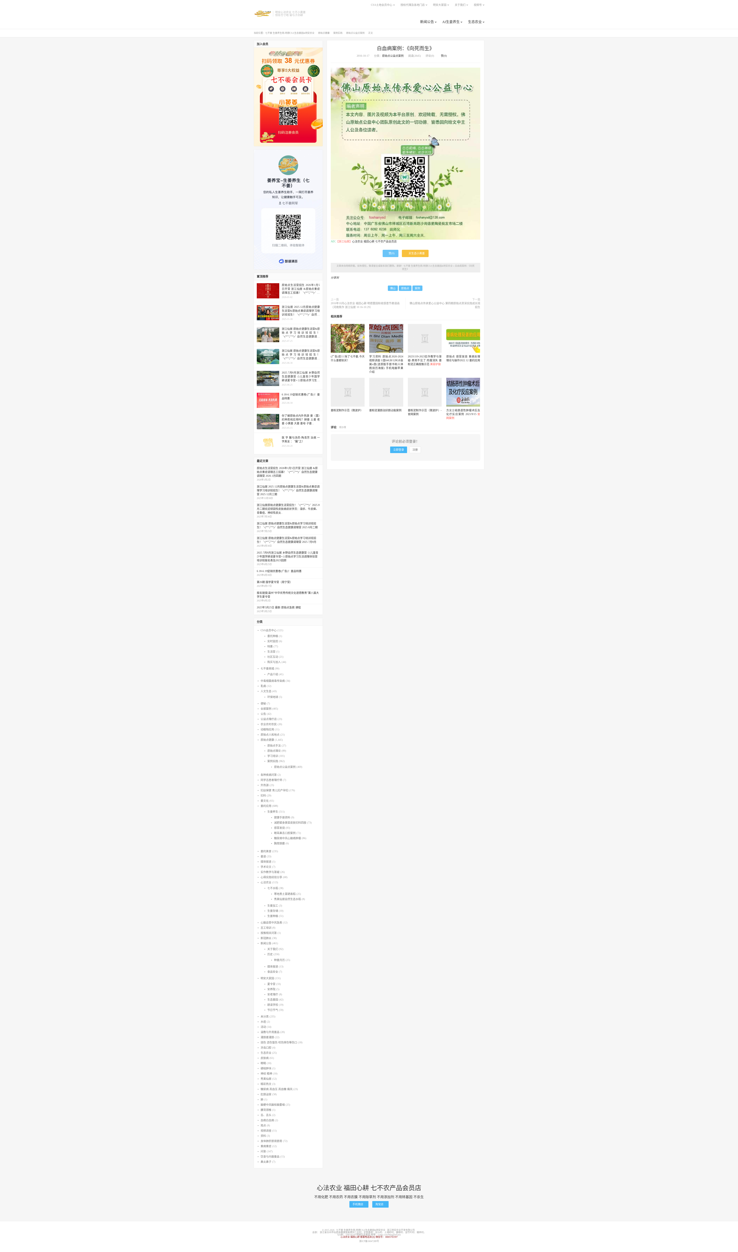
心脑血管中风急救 (271, 922)
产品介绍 (272, 674)
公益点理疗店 (269, 719)
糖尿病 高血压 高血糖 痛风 (277, 1089)
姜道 (263, 856)
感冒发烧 (279, 827)
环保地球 (272, 697)
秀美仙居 (266, 1078)
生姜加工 (272, 905)
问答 (263, 1151)
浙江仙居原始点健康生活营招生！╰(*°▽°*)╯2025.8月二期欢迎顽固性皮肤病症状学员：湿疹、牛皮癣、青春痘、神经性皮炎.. (288, 509)
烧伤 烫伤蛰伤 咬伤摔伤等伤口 (279, 1042)
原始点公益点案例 (355, 33)
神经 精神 (266, 1073)
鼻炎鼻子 (266, 1161)
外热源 (265, 785)
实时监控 (272, 641)
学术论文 (266, 866)
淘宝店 (380, 1204)
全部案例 (266, 708)
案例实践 (337, 33)
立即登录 (398, 449)
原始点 (405, 288)
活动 (263, 1026)
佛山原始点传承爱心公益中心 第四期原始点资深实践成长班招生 (445, 305)
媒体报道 (266, 861)
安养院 (271, 989)
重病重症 (266, 1146)
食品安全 (272, 971)
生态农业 (475, 22)
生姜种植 (272, 916)
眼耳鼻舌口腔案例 (285, 833)
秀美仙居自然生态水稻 (287, 899)
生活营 (271, 651)
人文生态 (266, 691)
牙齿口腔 (266, 1047)
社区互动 (272, 656)
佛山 (393, 288)
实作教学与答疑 (270, 872)
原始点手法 (274, 745)
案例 (417, 288)
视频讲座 (266, 1130)
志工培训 (266, 927)
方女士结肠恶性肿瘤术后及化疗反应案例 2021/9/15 (463, 414)
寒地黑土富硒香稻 (285, 894)
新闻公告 (427, 22)
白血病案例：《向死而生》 (405, 48)
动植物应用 (267, 729)
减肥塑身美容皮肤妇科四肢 (290, 822)
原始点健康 (324, 33)
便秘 (263, 703)
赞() (443, 55)
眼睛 (263, 1063)
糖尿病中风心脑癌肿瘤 (287, 838)
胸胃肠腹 (279, 843)
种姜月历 (279, 960)
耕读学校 (272, 1004)
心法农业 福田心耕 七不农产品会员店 (374, 241)
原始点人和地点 (270, 734)
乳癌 (263, 686)
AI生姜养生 (451, 22)
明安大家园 (439, 4)
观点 (263, 1125)
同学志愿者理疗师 (271, 780)
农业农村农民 (269, 724)
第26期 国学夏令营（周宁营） (275, 582)
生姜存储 (272, 910)
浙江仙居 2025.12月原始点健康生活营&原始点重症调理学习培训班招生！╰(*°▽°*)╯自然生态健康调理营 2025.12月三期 (288, 490)
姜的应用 (266, 806)
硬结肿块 (266, 1068)
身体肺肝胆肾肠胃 (271, 1141)
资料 (263, 1135)
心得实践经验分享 (271, 877)
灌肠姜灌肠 (267, 1037)
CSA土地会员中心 (381, 4)
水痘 (263, 1021)
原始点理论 (274, 750)
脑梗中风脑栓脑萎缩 (273, 1104)
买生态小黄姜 (415, 253)
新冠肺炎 (266, 938)
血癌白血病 (267, 1120)
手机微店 (358, 1204)
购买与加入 (274, 662)
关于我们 (460, 4)
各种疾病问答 (269, 774)
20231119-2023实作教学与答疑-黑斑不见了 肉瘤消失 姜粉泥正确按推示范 (425, 360)
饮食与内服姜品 (270, 1156)
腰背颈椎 (266, 1109)
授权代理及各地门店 (413, 4)
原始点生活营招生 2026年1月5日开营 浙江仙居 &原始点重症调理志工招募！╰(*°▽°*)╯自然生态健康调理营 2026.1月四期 (287, 472)
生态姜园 (272, 999)
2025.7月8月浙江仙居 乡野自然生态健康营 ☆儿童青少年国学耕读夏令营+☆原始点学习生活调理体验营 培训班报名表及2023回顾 (287, 556)
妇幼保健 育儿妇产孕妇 (274, 790)
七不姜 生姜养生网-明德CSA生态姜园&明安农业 (262, 14)
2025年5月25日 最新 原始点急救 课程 (279, 607)
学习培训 (272, 756)
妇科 (263, 795)
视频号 (478, 4)
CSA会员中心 (269, 630)
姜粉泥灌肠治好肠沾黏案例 (385, 410)
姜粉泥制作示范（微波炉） (347, 410)
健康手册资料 (282, 817)
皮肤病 (265, 1058)
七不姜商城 (267, 668)
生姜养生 (272, 811)
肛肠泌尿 (266, 1094)
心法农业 (266, 882)
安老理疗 (272, 994)
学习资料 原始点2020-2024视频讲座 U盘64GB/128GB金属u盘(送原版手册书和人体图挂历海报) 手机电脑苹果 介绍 (386, 364)
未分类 (265, 1016)
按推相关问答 (269, 933)
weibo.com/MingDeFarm (389, 1234)
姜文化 (265, 800)
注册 (415, 449)
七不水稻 (272, 888)
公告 (263, 713)
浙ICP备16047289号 (369, 1241)
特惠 (270, 646)
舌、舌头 (266, 1115)
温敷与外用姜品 (270, 1032)
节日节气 (272, 1010)
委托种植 (272, 636)
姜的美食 (266, 851)
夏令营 (271, 984)
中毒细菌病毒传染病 (273, 680)
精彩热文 (266, 1084)
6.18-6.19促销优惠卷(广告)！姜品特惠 (279, 571)
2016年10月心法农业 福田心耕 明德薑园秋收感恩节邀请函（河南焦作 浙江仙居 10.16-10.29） (365, 305)
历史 (270, 954)
